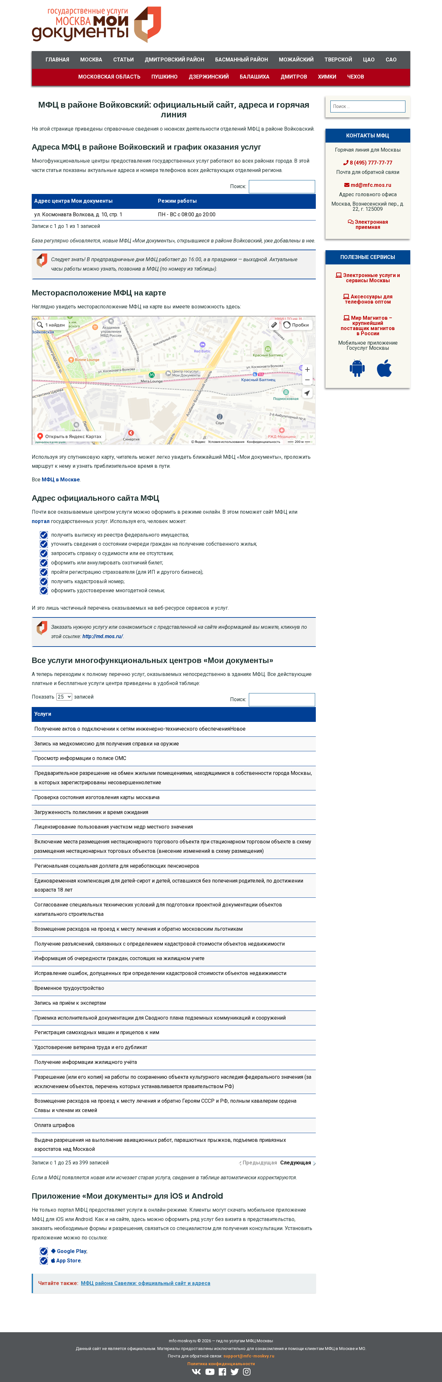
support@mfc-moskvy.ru (248, 1356)
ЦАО (369, 60)
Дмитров (294, 77)
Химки (327, 77)
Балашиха (255, 77)
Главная (57, 60)
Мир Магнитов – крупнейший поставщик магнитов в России (368, 325)
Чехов (355, 77)
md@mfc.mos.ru (371, 185)
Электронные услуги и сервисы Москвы (371, 278)
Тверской (338, 60)
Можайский (296, 60)
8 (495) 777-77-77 (370, 163)
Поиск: (238, 186)
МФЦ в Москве (61, 480)
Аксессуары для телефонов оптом (369, 299)
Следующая (295, 1163)
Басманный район (241, 60)
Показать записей (63, 697)
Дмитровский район (174, 60)
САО (391, 60)
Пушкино (164, 77)
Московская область (109, 77)
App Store (68, 1261)
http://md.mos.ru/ (103, 636)
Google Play (71, 1251)
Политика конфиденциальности (221, 1363)
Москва (91, 60)
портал (41, 521)
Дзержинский (209, 77)
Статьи (123, 60)
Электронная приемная (371, 224)
